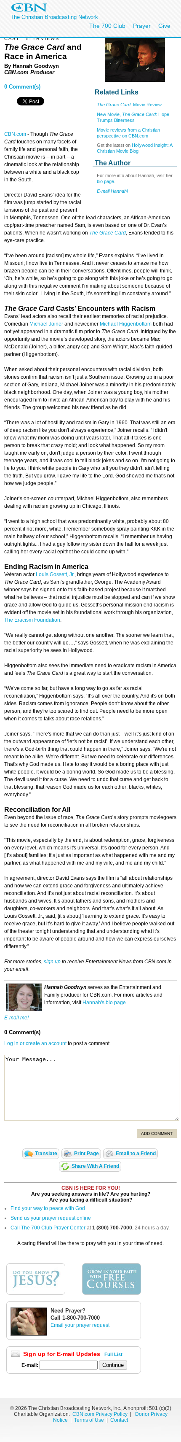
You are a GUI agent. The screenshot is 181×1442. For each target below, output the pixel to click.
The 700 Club (107, 25)
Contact (119, 1420)
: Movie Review (129, 104)
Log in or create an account (35, 1043)
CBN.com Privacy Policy (100, 1414)
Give (164, 25)
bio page (105, 181)
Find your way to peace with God (48, 1208)
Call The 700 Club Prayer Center (48, 1228)
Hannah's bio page (104, 1002)
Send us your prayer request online (51, 1218)
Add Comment (157, 1133)
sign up (52, 962)
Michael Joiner (46, 324)
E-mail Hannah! (112, 191)
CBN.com (15, 134)
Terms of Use (89, 1420)
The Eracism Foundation (32, 620)
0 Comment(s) (22, 87)
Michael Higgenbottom (126, 324)
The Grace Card (107, 233)
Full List (113, 1354)
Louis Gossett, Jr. (55, 574)
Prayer (142, 25)
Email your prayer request (80, 1325)
